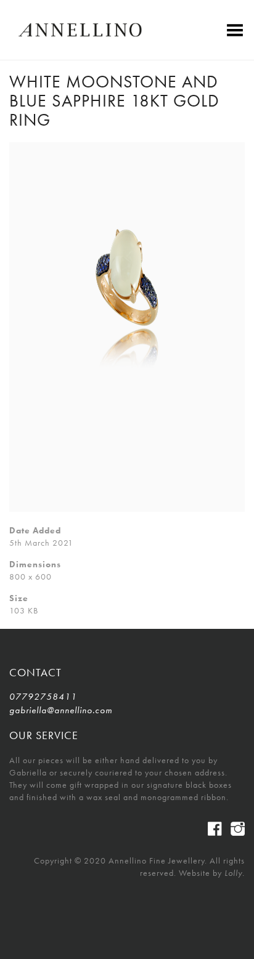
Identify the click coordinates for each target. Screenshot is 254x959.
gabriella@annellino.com (60, 710)
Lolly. (234, 872)
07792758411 (43, 696)
